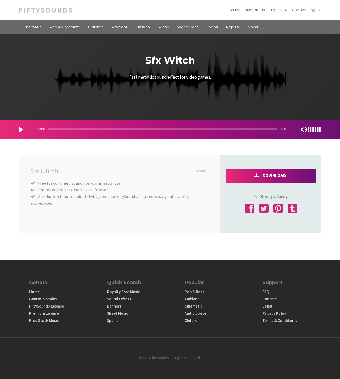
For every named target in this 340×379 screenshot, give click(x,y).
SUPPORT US (255, 10)
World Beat (187, 27)
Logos (212, 27)
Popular (233, 27)
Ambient (119, 27)
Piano (164, 27)
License (201, 171)
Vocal (253, 27)
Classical (143, 27)
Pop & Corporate (64, 27)
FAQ (272, 10)
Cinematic (32, 27)
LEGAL (283, 10)
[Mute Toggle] (304, 129)
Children (95, 27)
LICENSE (235, 10)
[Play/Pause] (21, 129)
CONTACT (299, 10)
